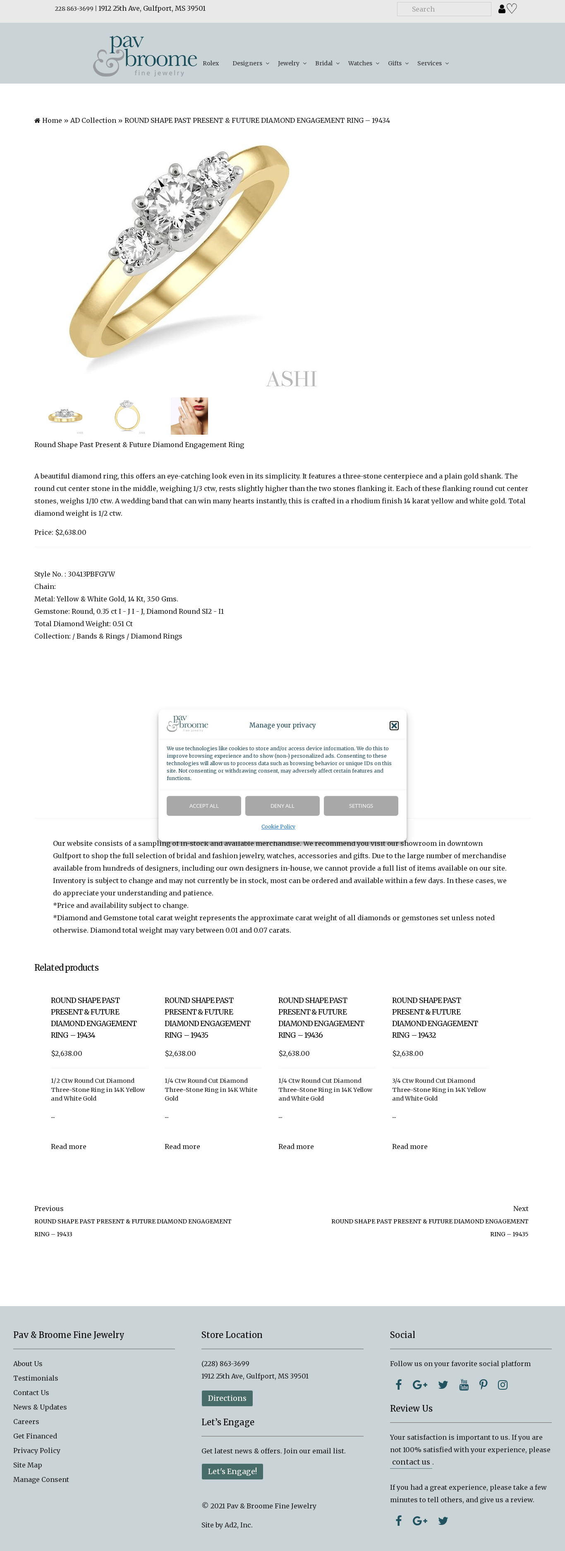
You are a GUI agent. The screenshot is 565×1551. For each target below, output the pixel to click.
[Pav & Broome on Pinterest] (483, 1384)
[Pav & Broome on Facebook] (398, 1384)
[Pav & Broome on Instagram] (503, 1384)
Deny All (282, 806)
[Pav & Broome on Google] (420, 1384)
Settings (361, 806)
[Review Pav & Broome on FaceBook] (398, 1521)
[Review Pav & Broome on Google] (420, 1521)
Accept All (204, 806)
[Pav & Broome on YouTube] (464, 1384)
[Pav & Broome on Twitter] (443, 1384)
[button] (394, 726)
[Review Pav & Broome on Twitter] (443, 1521)
